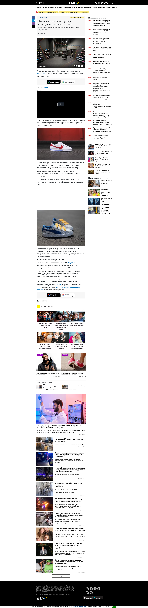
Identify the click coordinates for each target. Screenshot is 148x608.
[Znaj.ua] (74, 2)
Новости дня (84, 12)
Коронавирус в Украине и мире (69, 12)
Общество (87, 7)
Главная (38, 7)
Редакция (61, 594)
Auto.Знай (67, 7)
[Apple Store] (88, 597)
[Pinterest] (107, 3)
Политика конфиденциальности (44, 594)
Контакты (68, 594)
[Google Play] (98, 597)
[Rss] (102, 3)
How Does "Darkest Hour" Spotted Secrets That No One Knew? (103, 172)
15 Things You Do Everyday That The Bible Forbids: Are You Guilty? (103, 165)
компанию (41, 73)
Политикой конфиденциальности (78, 606)
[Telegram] (96, 3)
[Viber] (99, 3)
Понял (114, 606)
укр (37, 2)
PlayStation (72, 263)
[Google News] (98, 588)
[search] (111, 2)
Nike (44, 301)
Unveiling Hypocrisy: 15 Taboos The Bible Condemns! (61, 346)
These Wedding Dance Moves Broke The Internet (45, 325)
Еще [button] (113, 7)
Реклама (55, 594)
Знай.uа (57, 285)
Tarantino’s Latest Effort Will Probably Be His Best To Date (45, 346)
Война (80, 7)
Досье (45, 7)
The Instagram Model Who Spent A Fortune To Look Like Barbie (76, 346)
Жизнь (74, 7)
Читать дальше (61, 576)
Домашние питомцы (55, 7)
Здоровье (101, 7)
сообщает (48, 87)
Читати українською (77, 17)
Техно (95, 7)
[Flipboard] (105, 3)
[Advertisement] (61, 198)
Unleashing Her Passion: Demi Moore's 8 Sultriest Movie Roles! (103, 153)
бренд (39, 287)
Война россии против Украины (48, 12)
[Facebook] (33, 17)
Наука (108, 7)
